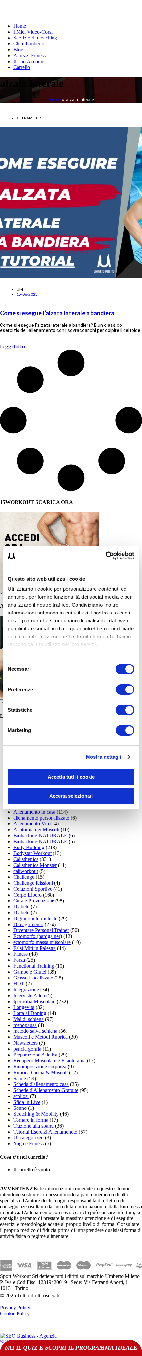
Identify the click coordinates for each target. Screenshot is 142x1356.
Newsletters (25, 1043)
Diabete (21, 906)
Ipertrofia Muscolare (34, 1001)
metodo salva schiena (35, 1031)
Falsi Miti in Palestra (34, 948)
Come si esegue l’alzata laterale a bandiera (57, 313)
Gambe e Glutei (29, 972)
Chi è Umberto (28, 43)
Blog (18, 49)
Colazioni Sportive (32, 889)
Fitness (20, 954)
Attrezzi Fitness (29, 55)
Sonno (20, 1108)
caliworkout (25, 871)
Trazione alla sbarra (33, 1126)
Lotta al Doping (29, 1013)
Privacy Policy (15, 1307)
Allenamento (29, 118)
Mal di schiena (28, 1019)
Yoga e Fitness (28, 1143)
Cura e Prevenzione (33, 900)
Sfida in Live (26, 1102)
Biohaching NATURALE (40, 835)
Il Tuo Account (29, 61)
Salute (19, 1078)
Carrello (21, 67)
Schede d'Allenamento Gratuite (45, 1090)
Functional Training (33, 966)
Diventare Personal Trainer (41, 930)
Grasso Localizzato (33, 977)
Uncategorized (28, 1137)
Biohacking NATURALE (40, 841)
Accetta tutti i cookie (71, 777)
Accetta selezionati (71, 796)
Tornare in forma (30, 1120)
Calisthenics (25, 859)
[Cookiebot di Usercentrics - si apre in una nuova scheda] (105, 555)
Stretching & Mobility (36, 1114)
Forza (19, 960)
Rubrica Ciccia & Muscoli (40, 1072)
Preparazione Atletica (35, 1054)
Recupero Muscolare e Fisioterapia (49, 1060)
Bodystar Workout (32, 853)
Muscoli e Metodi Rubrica (40, 1037)
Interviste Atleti (29, 995)
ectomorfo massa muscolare (42, 942)
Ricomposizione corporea (39, 1066)
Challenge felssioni (33, 883)
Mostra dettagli (103, 757)
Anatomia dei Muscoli (36, 829)
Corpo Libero (27, 895)
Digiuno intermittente (35, 918)
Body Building (28, 847)
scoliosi (21, 1096)
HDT (18, 983)
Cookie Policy (15, 1313)
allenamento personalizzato (41, 818)
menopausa (25, 1025)
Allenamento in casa (34, 812)
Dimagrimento (28, 924)
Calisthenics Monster (35, 865)
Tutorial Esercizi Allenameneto (45, 1131)
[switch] (125, 689)
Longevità (23, 1007)
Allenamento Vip (31, 823)
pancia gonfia (27, 1049)
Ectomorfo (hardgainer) (37, 936)
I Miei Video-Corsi (33, 32)
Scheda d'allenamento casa (41, 1084)
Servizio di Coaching (35, 37)
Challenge (23, 877)
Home (19, 26)
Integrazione (26, 989)
